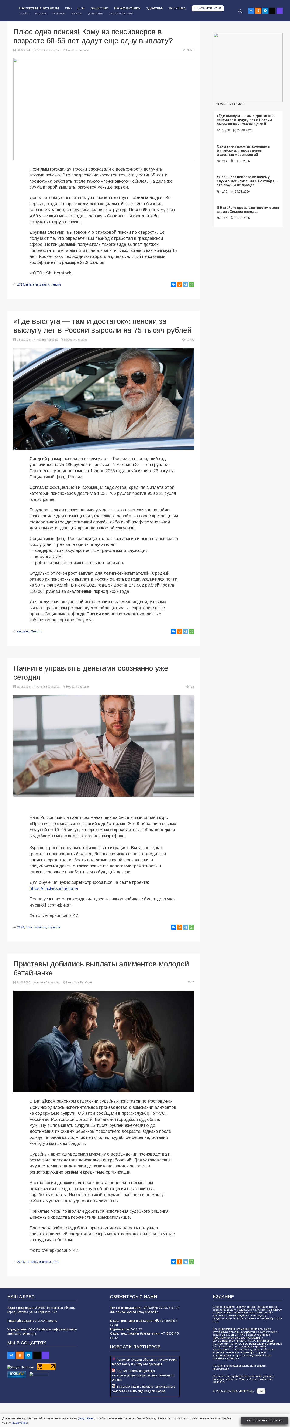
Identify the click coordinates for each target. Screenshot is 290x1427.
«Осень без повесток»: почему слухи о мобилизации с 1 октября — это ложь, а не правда (247, 181)
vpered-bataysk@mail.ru (143, 1312)
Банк (29, 927)
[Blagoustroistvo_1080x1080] (248, 67)
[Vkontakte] (251, 11)
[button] (239, 10)
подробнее (86, 1418)
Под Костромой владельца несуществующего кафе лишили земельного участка (143, 1375)
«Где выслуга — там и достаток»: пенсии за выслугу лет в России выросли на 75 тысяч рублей (246, 120)
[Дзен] (272, 11)
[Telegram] (265, 11)
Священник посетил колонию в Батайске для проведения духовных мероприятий (243, 150)
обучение (54, 927)
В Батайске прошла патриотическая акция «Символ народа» (248, 209)
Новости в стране (77, 50)
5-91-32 (174, 1307)
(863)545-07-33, (157, 1307)
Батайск (31, 1262)
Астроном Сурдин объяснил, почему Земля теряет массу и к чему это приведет (144, 1362)
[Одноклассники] (179, 284)
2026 (20, 927)
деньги (44, 284)
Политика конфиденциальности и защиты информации (239, 1367)
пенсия (56, 284)
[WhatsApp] (191, 284)
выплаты (32, 284)
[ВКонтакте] (173, 284)
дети (55, 1262)
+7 (144, 1307)
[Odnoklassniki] (258, 11)
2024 (20, 284)
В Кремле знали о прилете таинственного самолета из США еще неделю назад (143, 1389)
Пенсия (36, 631)
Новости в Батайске (79, 982)
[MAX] (280, 11)
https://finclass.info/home (54, 888)
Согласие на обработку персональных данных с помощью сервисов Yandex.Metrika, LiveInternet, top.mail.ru (244, 1379)
